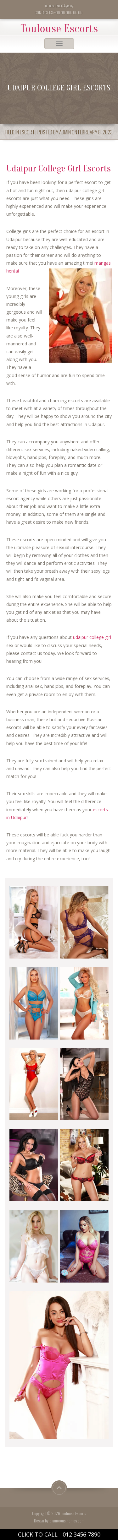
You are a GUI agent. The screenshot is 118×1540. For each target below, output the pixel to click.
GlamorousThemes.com (66, 1521)
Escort (27, 132)
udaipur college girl (92, 637)
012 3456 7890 (81, 1534)
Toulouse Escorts (59, 28)
